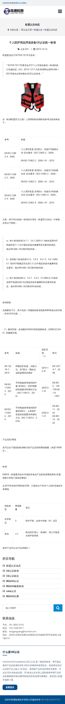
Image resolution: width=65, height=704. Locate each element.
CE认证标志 (12, 576)
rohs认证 (11, 591)
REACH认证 (12, 581)
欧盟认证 (38, 30)
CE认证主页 (26, 30)
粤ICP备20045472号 (50, 699)
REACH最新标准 (15, 586)
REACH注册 (12, 596)
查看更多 (10, 687)
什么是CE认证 (11, 651)
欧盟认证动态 (51, 30)
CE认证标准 (12, 570)
